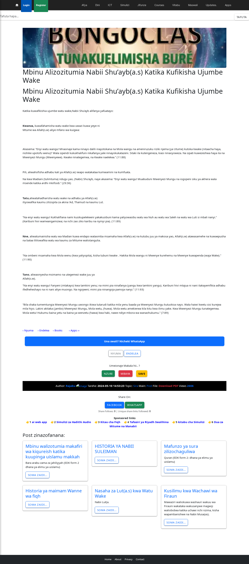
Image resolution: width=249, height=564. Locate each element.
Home (108, 559)
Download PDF (168, 386)
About (118, 559)
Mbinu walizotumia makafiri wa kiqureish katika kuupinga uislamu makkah (54, 451)
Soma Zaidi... (37, 475)
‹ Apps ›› (74, 330)
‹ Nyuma (28, 330)
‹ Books (57, 330)
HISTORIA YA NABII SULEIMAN (114, 448)
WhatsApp (134, 405)
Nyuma (116, 353)
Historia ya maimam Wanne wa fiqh (54, 493)
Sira (135, 386)
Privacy (129, 559)
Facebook (114, 405)
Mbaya (125, 373)
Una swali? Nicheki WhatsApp (124, 341)
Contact (140, 559)
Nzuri (108, 373)
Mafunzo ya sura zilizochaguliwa (181, 448)
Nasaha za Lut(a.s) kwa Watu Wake (124, 493)
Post (149, 386)
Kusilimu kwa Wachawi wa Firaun (190, 493)
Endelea (132, 353)
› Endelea (43, 330)
